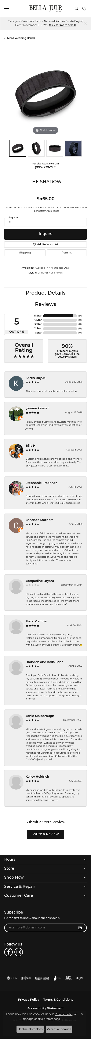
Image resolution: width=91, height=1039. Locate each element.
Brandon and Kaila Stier (44, 662)
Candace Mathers (39, 520)
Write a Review (45, 834)
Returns (67, 253)
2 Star (38, 328)
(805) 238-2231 (45, 167)
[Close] (85, 23)
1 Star (38, 333)
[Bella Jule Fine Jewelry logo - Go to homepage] (45, 8)
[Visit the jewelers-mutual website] (42, 978)
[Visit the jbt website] (80, 978)
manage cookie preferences (41, 1018)
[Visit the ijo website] (26, 978)
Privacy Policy (28, 1000)
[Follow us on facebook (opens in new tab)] (8, 952)
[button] (76, 8)
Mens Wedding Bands (21, 38)
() (80, 316)
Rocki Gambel (36, 621)
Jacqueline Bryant (40, 581)
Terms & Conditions (58, 1000)
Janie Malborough (40, 716)
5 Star (38, 316)
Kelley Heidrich (37, 777)
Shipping (25, 253)
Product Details (46, 293)
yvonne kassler (37, 408)
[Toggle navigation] (6, 8)
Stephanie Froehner (41, 483)
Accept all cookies (59, 1029)
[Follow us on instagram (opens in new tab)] (18, 952)
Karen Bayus (35, 378)
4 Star (38, 320)
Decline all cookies (30, 1029)
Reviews (45, 304)
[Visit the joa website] (57, 978)
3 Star (38, 324)
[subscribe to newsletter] (79, 928)
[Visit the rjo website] (68, 978)
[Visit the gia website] (12, 978)
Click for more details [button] (62, 25)
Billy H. (31, 446)
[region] (45, 93)
